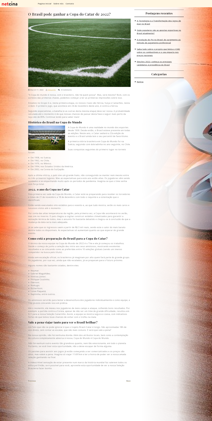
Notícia (140, 82)
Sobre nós (58, 3)
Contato (70, 3)
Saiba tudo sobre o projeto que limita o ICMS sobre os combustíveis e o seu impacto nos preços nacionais (158, 52)
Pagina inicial (44, 3)
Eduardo (52, 90)
